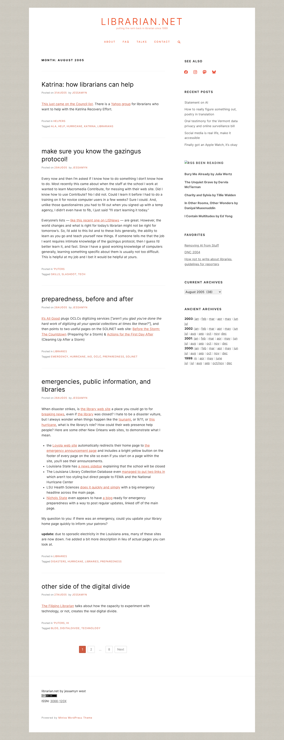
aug (193, 333)
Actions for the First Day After (130, 334)
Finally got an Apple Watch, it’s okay (211, 145)
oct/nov (218, 363)
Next (120, 649)
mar (212, 319)
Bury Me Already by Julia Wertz (208, 174)
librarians (105, 126)
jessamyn (79, 92)
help (61, 126)
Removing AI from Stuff (202, 245)
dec (224, 333)
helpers (59, 121)
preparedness (113, 356)
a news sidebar (90, 466)
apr (219, 319)
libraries (60, 351)
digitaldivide (70, 628)
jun (236, 319)
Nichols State (57, 498)
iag (89, 356)
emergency (59, 356)
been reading (210, 163)
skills (55, 274)
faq (126, 41)
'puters (59, 269)
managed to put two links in (143, 472)
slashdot (69, 274)
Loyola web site (65, 445)
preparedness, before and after (87, 299)
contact (162, 41)
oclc (97, 356)
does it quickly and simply (100, 487)
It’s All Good (51, 318)
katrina (90, 126)
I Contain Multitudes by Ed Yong (208, 216)
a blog (107, 498)
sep (201, 333)
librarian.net (142, 21)
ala (54, 126)
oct (209, 333)
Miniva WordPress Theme (75, 717)
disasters (58, 561)
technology (91, 628)
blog (55, 628)
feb (204, 319)
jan (197, 319)
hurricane (74, 126)
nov (216, 333)
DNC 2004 (192, 252)
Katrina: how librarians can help (88, 84)
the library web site (96, 409)
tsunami (125, 419)
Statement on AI (196, 102)
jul (186, 324)
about (110, 41)
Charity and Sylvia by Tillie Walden (210, 195)
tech (81, 274)
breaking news (53, 414)
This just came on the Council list (67, 104)
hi (67, 623)
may (228, 319)
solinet (132, 356)
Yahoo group (121, 104)
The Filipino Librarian (58, 606)
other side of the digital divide (86, 586)
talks (142, 41)
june (219, 358)
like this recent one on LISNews (94, 220)
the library (85, 414)
